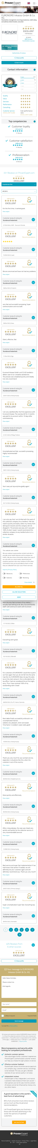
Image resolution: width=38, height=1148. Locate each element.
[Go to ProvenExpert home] (11, 3)
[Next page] (32, 930)
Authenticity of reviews (19, 53)
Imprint (5, 569)
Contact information (18, 69)
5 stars (22, 77)
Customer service (9, 111)
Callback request (10, 1016)
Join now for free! (19, 1122)
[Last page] (19, 935)
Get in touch (19, 62)
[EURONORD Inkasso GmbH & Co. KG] (9, 32)
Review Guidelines (5, 1141)
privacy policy (13, 1026)
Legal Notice (33, 1141)
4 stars (22, 80)
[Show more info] (10, 82)
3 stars (22, 83)
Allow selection (19, 592)
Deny (19, 597)
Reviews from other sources (29, 40)
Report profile (23, 1041)
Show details (28, 582)
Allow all (19, 587)
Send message (19, 1021)
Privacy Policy (12, 569)
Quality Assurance (16, 1141)
